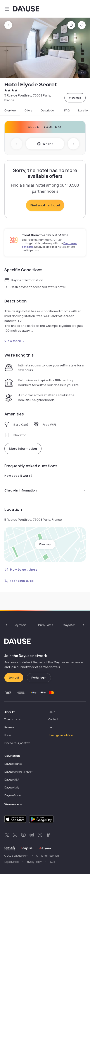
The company (12, 719)
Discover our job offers (17, 743)
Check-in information (20, 490)
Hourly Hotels (45, 625)
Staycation (69, 625)
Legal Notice (11, 862)
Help (51, 727)
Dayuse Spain (12, 795)
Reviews (9, 727)
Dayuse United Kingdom (18, 772)
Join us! (14, 677)
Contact (53, 719)
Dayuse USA (11, 779)
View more (12, 341)
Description (48, 110)
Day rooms (20, 625)
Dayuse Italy (11, 787)
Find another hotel (45, 205)
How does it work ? (18, 475)
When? (47, 143)
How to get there (24, 569)
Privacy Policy (34, 862)
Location (83, 110)
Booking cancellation (60, 735)
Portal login (38, 677)
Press (7, 735)
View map (75, 98)
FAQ (66, 110)
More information (23, 448)
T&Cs (51, 862)
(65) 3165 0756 (22, 581)
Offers (28, 110)
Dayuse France (13, 764)
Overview (10, 110)
